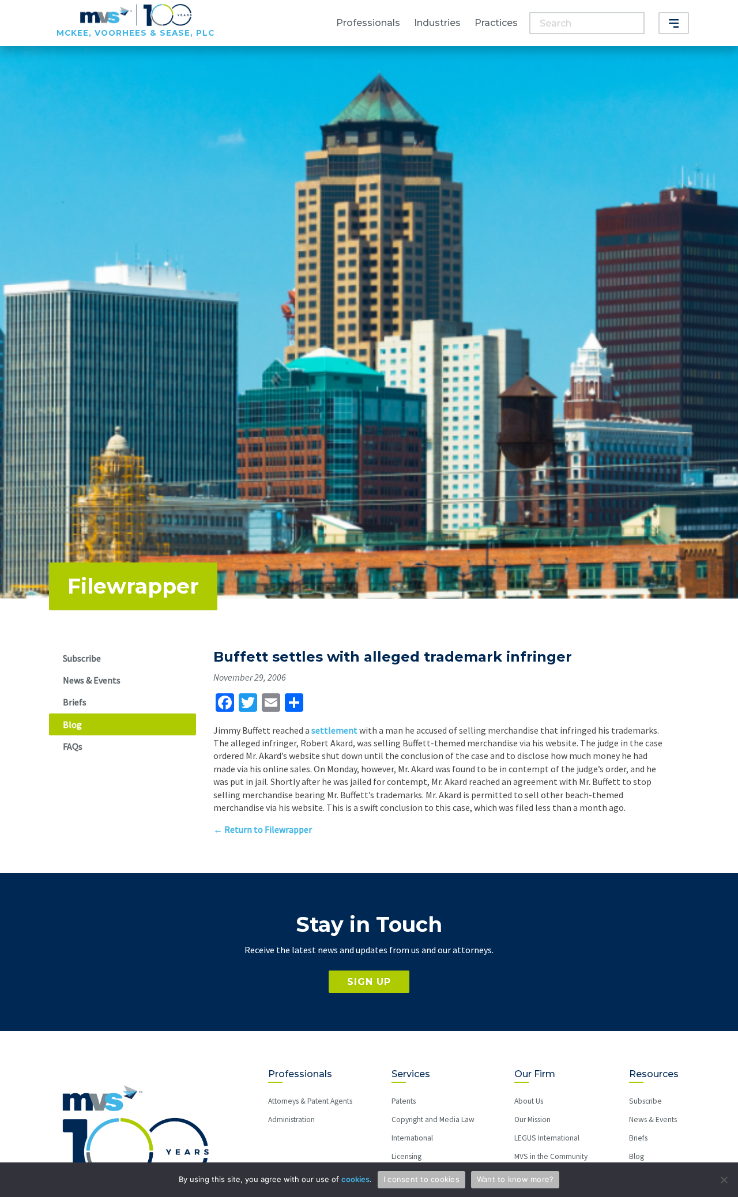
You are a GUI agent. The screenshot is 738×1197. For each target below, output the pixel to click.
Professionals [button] (368, 22)
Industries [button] (437, 22)
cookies (355, 1179)
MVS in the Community (551, 1156)
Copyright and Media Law (433, 1119)
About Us (528, 1101)
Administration (291, 1119)
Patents (403, 1101)
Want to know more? (515, 1179)
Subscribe (82, 658)
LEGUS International (546, 1138)
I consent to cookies (421, 1179)
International (412, 1138)
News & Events (92, 680)
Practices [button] (496, 22)
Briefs (74, 702)
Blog (72, 724)
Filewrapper (133, 586)
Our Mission (532, 1119)
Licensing (406, 1156)
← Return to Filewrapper (262, 829)
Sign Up (369, 981)
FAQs (72, 746)
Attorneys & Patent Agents (310, 1101)
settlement (334, 730)
